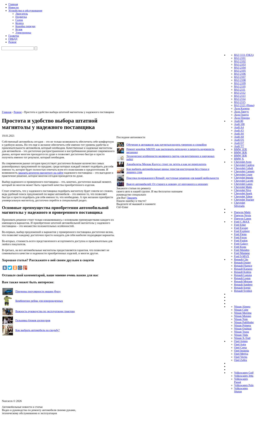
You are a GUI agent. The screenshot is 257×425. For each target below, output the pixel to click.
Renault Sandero (243, 284)
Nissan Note (241, 319)
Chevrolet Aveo (242, 161)
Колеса (19, 23)
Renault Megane (243, 281)
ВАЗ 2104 (240, 67)
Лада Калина (241, 108)
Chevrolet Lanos (243, 183)
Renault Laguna (243, 275)
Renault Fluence (243, 265)
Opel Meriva (241, 353)
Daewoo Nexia (242, 215)
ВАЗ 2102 (240, 61)
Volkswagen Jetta (243, 375)
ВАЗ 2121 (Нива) (244, 105)
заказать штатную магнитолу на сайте (40, 172)
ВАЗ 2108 (240, 80)
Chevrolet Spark (243, 193)
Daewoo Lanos (242, 218)
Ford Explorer (242, 231)
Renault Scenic (242, 287)
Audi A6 (239, 133)
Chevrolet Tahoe (243, 196)
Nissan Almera (242, 306)
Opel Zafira (240, 360)
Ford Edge (240, 224)
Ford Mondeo (241, 249)
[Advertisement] (142, 261)
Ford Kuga (240, 246)
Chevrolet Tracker (244, 199)
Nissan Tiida (241, 334)
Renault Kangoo (243, 268)
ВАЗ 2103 (240, 64)
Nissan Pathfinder (244, 322)
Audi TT (239, 146)
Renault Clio (241, 259)
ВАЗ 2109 (240, 83)
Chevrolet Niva (242, 190)
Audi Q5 (239, 139)
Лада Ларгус (241, 111)
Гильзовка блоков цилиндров (32, 320)
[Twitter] (10, 268)
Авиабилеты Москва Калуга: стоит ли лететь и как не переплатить (166, 164)
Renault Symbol (243, 290)
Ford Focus (240, 237)
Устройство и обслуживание (25, 10)
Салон (19, 20)
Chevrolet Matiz (243, 187)
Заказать (132, 197)
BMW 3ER (240, 152)
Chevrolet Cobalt (243, 168)
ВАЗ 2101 (240, 58)
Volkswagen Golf (244, 372)
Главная (13, 4)
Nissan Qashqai (242, 328)
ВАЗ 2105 (240, 70)
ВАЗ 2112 (239, 92)
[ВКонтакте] (5, 268)
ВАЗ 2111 (239, 89)
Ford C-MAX (241, 221)
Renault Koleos (242, 272)
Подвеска (21, 16)
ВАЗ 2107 (240, 76)
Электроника (23, 32)
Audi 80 (238, 121)
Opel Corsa (240, 347)
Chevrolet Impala (243, 177)
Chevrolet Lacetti (243, 180)
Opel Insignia (241, 350)
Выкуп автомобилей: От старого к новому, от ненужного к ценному (167, 184)
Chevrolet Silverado (239, 204)
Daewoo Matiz (242, 212)
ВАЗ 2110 (239, 86)
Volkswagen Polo (244, 385)
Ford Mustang (242, 253)
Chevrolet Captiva (244, 165)
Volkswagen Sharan (241, 390)
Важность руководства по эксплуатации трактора (45, 311)
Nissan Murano (242, 316)
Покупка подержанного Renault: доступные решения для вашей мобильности (172, 178)
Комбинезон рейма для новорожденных (39, 300)
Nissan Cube (241, 309)
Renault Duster (242, 262)
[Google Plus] (25, 268)
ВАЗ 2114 (239, 99)
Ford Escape (241, 227)
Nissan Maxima (242, 312)
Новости (13, 7)
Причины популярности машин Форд (37, 291)
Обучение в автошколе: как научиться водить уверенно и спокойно (166, 144)
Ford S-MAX (241, 256)
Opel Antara (241, 341)
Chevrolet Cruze (243, 174)
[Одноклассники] (15, 268)
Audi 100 (239, 124)
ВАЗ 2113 (239, 95)
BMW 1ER (240, 149)
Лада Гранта (241, 114)
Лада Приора (242, 117)
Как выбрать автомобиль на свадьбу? (37, 330)
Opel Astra (240, 344)
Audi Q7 (239, 143)
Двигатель (21, 13)
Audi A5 (239, 130)
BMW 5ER (240, 155)
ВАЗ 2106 (240, 73)
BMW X (239, 158)
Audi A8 (239, 136)
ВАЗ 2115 (239, 102)
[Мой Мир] (20, 268)
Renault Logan (242, 278)
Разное (12, 42)
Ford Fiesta (240, 234)
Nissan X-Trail (242, 338)
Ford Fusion (241, 240)
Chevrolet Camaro (244, 171)
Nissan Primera (242, 325)
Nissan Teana (241, 331)
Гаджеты (13, 35)
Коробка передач (25, 26)
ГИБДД (12, 38)
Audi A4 (239, 127)
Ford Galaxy (241, 243)
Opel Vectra (240, 356)
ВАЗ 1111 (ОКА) (244, 54)
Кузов (18, 29)
